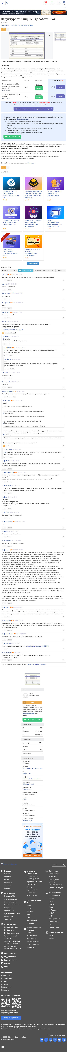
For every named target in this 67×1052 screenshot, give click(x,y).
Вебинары (30, 923)
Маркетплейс (55, 893)
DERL (7, 512)
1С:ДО (51, 916)
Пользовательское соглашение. (13, 1029)
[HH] (50, 1040)
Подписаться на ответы (10, 270)
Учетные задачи (10, 902)
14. (3, 512)
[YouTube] (59, 1040)
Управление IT (32, 890)
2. (2, 284)
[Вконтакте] (46, 1040)
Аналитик (52, 877)
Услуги (29, 914)
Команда (30, 887)
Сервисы (30, 911)
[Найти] (64, 865)
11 (3, 423)
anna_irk (7, 372)
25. (3, 620)
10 (4, 435)
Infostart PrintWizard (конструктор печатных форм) (54, 193)
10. (3, 461)
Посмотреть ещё (33, 263)
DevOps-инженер (55, 885)
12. (3, 486)
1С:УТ (51, 907)
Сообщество (9, 919)
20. (4, 400)
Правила (4, 981)
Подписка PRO (9, 896)
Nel (6, 284)
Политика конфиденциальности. (38, 1029)
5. (2, 312)
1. (2, 274)
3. (2, 293)
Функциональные (10, 899)
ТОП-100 (7, 885)
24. (3, 607)
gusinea (7, 293)
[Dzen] (55, 1040)
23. (3, 550)
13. (3, 497)
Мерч (6, 967)
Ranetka (8, 653)
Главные (7, 877)
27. (3, 643)
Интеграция (8, 917)
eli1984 (9, 449)
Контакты (5, 990)
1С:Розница (53, 910)
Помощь (4, 984)
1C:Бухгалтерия (27, 789)
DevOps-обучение (11, 927)
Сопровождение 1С (34, 901)
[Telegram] (41, 1040)
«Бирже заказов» (22, 119)
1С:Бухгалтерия (55, 895)
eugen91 (8, 540)
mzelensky (8, 522)
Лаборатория (10, 924)
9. (2, 391)
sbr (6, 497)
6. (2, 321)
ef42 (7, 336)
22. (3, 540)
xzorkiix (8, 620)
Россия (25, 800)
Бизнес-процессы (33, 879)
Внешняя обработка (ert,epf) (32, 779)
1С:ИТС (29, 908)
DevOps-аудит (9, 930)
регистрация (32, 664)
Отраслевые (31, 939)
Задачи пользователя (12, 905)
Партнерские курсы (56, 888)
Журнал (7, 871)
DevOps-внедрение (11, 933)
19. (5, 359)
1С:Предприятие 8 (28, 784)
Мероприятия (10, 953)
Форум (7, 963)
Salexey (8, 643)
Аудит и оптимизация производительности (12, 942)
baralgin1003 (9, 472)
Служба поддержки (12, 995)
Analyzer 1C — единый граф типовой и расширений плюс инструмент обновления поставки (33, 224)
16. (3, 531)
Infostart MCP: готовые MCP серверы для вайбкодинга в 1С (11, 222)
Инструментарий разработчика (32, 768)
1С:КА (51, 901)
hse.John (8, 382)
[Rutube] (64, 1040)
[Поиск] (7, 3)
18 (5, 362)
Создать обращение (11, 1018)
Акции (29, 905)
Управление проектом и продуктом (35, 883)
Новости (7, 874)
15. (3, 522)
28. (3, 653)
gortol (9, 348)
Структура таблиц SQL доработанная (28, 19)
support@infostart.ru (9, 1013)
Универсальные (55, 919)
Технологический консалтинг (10, 937)
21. (4, 449)
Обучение (53, 871)
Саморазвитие (32, 896)
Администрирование (12, 914)
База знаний (9, 893)
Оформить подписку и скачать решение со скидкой (33, 109)
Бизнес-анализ (32, 876)
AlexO (8, 400)
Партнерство (32, 920)
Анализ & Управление (32, 872)
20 (5, 452)
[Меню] (3, 3)
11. (2, 472)
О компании (6, 972)
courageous (9, 391)
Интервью (8, 883)
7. (2, 372)
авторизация (41, 664)
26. (3, 634)
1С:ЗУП (51, 913)
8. (2, 382)
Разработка (8, 908)
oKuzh (7, 321)
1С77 (50, 925)
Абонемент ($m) (28, 820)
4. (2, 303)
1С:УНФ (51, 904)
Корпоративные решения (34, 929)
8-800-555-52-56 (8, 1010)
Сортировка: (44, 270)
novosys (8, 486)
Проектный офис (56, 932)
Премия (7, 888)
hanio (7, 550)
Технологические (33, 944)
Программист (27, 773)
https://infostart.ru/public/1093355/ (37, 646)
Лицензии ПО (32, 936)
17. (3, 336)
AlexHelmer (9, 634)
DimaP (7, 312)
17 (4, 350)
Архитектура (31, 893)
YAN (6, 274)
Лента (6, 880)
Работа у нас (6, 987)
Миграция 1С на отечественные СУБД (12, 947)
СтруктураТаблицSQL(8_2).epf (12, 329)
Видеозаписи (10, 957)
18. (4, 348)
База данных (9, 911)
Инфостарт (31, 163)
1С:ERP (51, 898)
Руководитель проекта (54, 881)
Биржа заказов (11, 960)
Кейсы (29, 917)
